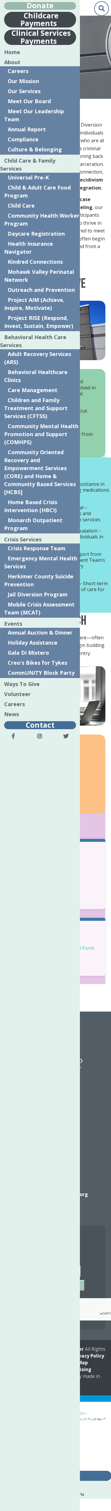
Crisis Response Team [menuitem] (36, 548)
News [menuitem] (11, 714)
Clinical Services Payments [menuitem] (41, 37)
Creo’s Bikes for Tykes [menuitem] (37, 662)
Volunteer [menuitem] (17, 694)
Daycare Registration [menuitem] (36, 233)
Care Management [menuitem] (32, 390)
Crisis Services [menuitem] (22, 539)
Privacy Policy (88, 1356)
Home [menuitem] (12, 52)
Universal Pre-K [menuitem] (28, 177)
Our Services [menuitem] (24, 91)
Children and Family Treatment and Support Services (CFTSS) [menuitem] (35, 408)
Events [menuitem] (13, 623)
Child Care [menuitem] (21, 205)
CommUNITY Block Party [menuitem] (41, 672)
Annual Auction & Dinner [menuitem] (40, 632)
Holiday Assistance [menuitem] (32, 642)
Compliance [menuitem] (23, 139)
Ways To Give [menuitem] (22, 683)
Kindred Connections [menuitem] (35, 261)
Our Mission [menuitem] (23, 81)
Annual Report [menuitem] (27, 129)
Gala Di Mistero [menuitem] (28, 652)
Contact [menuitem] (40, 724)
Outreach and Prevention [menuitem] (41, 289)
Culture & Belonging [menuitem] (35, 149)
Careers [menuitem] (18, 71)
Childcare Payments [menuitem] (39, 19)
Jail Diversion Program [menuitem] (37, 594)
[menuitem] (13, 736)
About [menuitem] (12, 62)
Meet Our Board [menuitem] (29, 101)
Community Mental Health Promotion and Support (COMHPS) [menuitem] (41, 434)
